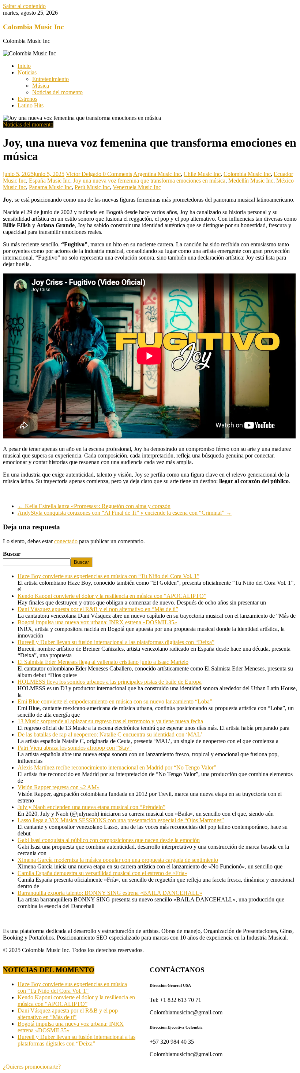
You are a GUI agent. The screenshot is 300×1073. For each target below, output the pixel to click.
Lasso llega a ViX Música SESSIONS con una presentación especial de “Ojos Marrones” (121, 820)
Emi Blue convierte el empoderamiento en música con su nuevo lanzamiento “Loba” (115, 701)
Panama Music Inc (50, 187)
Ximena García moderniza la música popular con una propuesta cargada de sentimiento (118, 860)
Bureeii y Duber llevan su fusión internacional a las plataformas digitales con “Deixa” (116, 642)
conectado (66, 541)
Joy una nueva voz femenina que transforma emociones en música (149, 180)
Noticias (27, 72)
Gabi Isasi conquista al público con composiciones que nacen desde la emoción (109, 840)
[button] (32, 1066)
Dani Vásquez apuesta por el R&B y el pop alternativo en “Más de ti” (98, 609)
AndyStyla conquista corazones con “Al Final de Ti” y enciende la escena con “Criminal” (125, 513)
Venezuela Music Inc (137, 187)
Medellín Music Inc (250, 180)
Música (40, 85)
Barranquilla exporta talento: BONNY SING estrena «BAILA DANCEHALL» (110, 893)
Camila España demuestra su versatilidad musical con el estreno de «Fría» (102, 873)
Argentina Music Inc (157, 174)
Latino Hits (31, 105)
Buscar (11, 554)
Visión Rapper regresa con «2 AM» (59, 787)
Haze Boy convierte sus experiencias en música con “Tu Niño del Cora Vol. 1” (108, 576)
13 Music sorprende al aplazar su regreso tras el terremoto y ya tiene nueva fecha (110, 721)
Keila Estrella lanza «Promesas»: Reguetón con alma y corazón (94, 506)
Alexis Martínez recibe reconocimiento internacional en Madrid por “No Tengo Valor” (117, 767)
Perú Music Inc (92, 187)
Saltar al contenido (24, 6)
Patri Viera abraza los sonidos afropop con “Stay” (75, 748)
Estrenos (27, 99)
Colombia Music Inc (33, 27)
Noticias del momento (57, 92)
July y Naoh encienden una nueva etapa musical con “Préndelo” (91, 807)
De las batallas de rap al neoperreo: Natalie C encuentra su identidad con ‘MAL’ (110, 734)
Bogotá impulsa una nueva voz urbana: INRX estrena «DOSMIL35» (97, 622)
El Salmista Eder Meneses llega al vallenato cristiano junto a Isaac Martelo (103, 662)
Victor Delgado (84, 174)
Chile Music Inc (202, 174)
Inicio (24, 66)
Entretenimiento (50, 79)
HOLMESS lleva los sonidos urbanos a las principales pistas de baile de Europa (110, 682)
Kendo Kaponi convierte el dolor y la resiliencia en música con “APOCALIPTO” (112, 596)
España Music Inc (49, 180)
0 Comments (117, 174)
